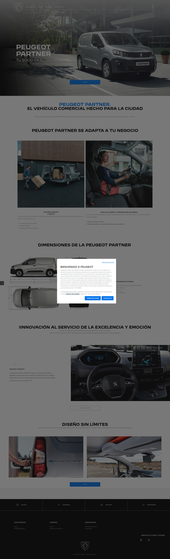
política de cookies (72, 294)
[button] (108, 262)
